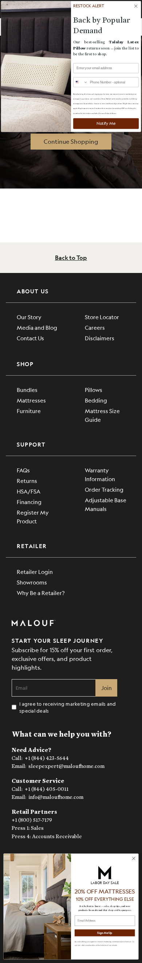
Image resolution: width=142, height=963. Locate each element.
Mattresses (31, 400)
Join (106, 687)
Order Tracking (104, 489)
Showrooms (32, 582)
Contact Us (30, 337)
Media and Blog (37, 327)
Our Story (29, 316)
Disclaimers (99, 337)
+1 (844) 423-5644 (47, 758)
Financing (29, 501)
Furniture (29, 410)
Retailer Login (35, 571)
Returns (27, 480)
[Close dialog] (133, 858)
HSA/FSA (28, 491)
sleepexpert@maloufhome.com (66, 766)
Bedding (96, 400)
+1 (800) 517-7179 (32, 820)
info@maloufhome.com (55, 797)
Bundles (27, 389)
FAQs (23, 470)
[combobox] (81, 82)
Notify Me (106, 123)
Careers (95, 327)
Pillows (93, 389)
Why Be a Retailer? (40, 592)
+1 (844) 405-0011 (46, 789)
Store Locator (102, 316)
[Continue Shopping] (71, 142)
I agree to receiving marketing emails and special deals (67, 707)
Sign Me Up (104, 933)
